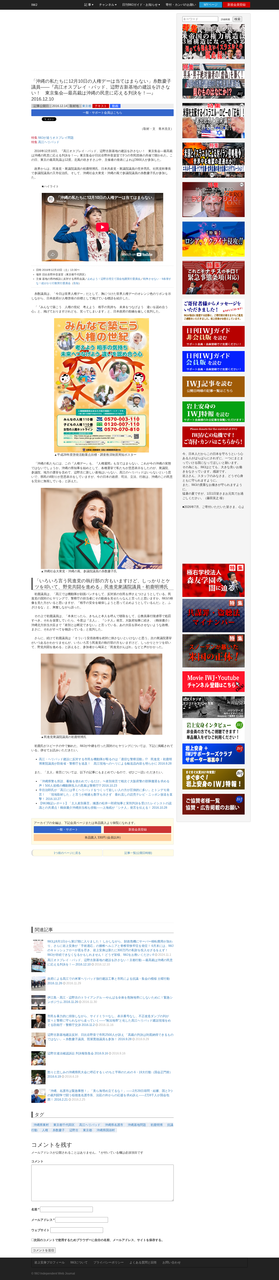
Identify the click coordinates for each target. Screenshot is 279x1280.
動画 (115, 106)
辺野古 (73, 1130)
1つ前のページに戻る (67, 852)
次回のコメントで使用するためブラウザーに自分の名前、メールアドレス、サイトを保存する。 (99, 1240)
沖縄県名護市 (114, 1124)
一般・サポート (67, 829)
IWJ (34, 5)
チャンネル (107, 4)
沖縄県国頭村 (106, 1130)
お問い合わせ (171, 1262)
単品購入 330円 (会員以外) (103, 837)
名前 (35, 1209)
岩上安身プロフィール (49, 1262)
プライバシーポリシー (108, 1262)
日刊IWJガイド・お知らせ (140, 4)
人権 (45, 1130)
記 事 (88, 4)
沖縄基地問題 (137, 1124)
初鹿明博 (157, 1124)
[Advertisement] (102, 40)
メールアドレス (42, 1219)
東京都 (86, 106)
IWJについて (79, 1262)
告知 (76, 283)
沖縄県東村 (41, 1124)
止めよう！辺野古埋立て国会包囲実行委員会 (113, 278)
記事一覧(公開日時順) (138, 852)
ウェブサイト (40, 1230)
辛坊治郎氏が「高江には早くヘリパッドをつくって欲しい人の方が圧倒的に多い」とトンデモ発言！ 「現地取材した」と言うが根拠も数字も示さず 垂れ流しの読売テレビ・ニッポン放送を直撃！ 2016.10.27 (106, 794)
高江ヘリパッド (48, 142)
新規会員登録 (236, 4)
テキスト (101, 106)
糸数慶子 (59, 1130)
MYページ (211, 4)
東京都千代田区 (64, 1124)
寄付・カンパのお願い (181, 4)
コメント (37, 1161)
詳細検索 (225, 19)
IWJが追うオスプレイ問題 (56, 137)
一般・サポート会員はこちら (102, 112)
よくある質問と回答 (143, 1262)
